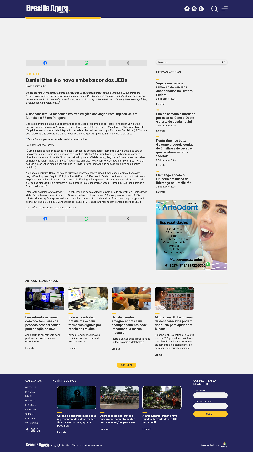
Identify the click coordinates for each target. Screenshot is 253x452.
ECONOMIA (31, 405)
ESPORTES (30, 409)
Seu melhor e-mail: (204, 401)
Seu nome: (200, 391)
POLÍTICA (30, 400)
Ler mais (160, 104)
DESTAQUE (30, 387)
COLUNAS (30, 414)
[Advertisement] (126, 39)
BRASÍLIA (30, 392)
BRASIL (29, 396)
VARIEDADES (31, 423)
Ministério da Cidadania (63, 207)
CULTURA (30, 418)
